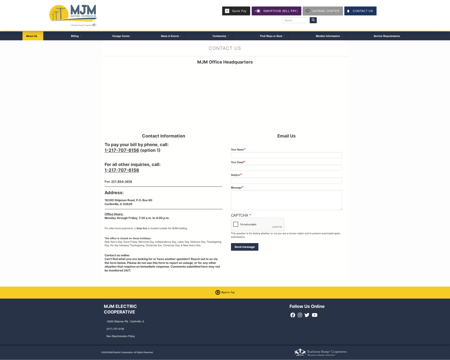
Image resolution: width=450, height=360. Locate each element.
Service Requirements (387, 36)
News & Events (170, 36)
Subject (235, 175)
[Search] (313, 20)
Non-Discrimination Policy (121, 336)
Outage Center (121, 36)
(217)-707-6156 (115, 328)
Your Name (237, 149)
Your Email (237, 162)
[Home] (73, 15)
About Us (32, 36)
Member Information (328, 36)
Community (220, 36)
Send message (244, 247)
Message (236, 187)
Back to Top (228, 292)
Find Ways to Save (271, 36)
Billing (75, 36)
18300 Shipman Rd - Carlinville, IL (125, 321)
